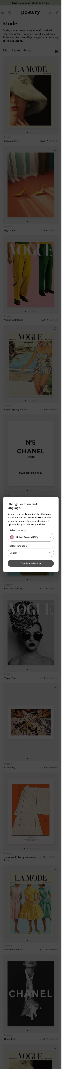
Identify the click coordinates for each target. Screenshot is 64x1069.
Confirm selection (31, 563)
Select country (17, 530)
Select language (18, 545)
